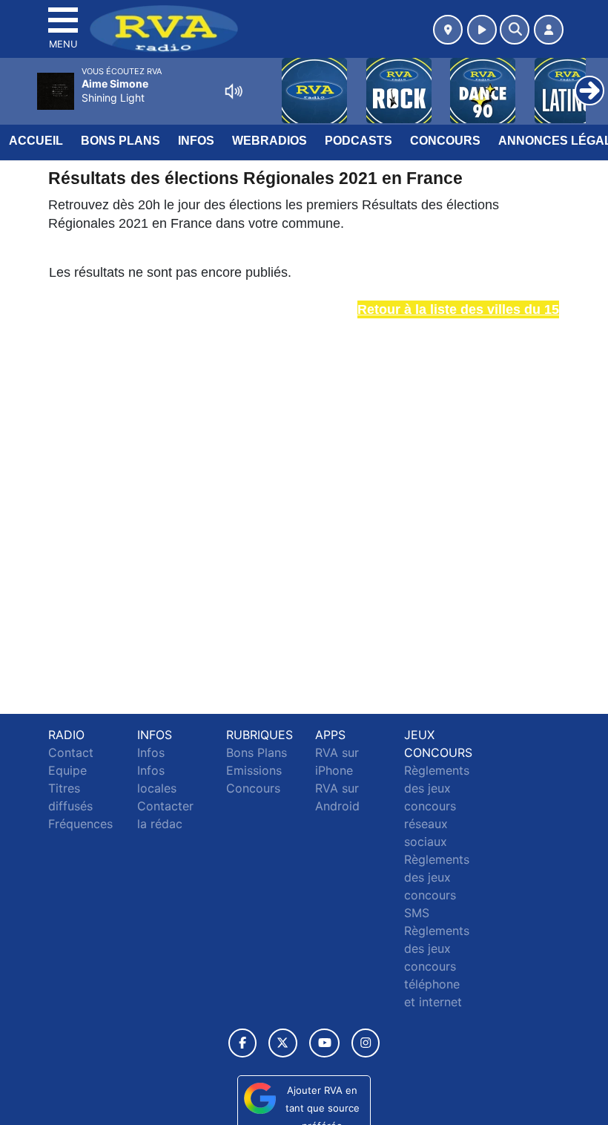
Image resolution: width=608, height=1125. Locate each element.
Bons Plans (120, 140)
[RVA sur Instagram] (365, 1043)
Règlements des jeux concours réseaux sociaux (436, 806)
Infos (196, 140)
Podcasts (358, 140)
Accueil (36, 140)
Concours (445, 140)
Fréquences (80, 823)
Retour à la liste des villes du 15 (458, 309)
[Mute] (233, 91)
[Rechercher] (514, 30)
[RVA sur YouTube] (324, 1043)
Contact (70, 752)
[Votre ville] (448, 30)
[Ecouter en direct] (482, 30)
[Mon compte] (549, 30)
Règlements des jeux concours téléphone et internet (436, 966)
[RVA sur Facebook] (242, 1043)
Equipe (67, 770)
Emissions (254, 770)
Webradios (269, 140)
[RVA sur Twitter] (282, 1043)
